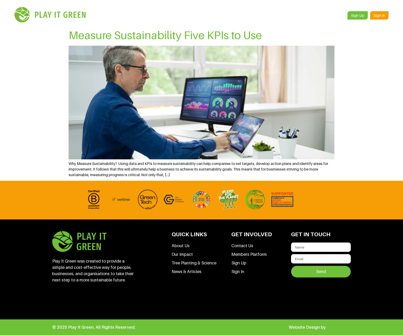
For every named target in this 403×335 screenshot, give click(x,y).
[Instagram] (105, 300)
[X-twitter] (90, 300)
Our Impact (289, 15)
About (210, 15)
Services (232, 15)
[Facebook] (74, 300)
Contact (335, 15)
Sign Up (357, 15)
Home (190, 15)
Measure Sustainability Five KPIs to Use (165, 35)
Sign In (379, 15)
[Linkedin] (58, 300)
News (313, 15)
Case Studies (260, 15)
